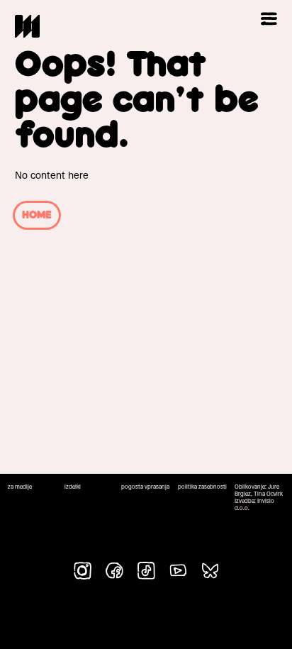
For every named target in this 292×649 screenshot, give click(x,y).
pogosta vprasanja (145, 487)
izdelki (72, 487)
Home (37, 215)
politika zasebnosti (202, 487)
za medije (20, 487)
